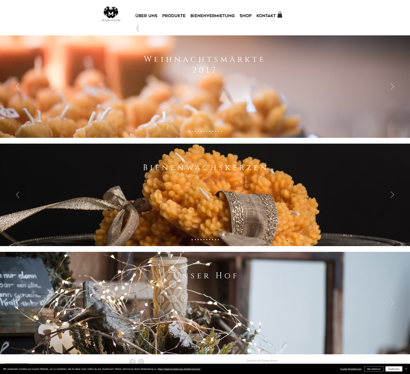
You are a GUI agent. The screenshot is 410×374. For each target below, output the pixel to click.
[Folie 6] (203, 131)
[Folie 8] (209, 131)
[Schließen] (406, 368)
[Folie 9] (215, 239)
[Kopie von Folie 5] (211, 347)
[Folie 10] (215, 131)
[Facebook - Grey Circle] (132, 362)
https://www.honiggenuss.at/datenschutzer (179, 368)
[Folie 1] (189, 131)
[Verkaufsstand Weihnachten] (198, 131)
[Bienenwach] (192, 131)
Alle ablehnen (374, 368)
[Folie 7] (206, 131)
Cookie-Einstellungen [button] (351, 368)
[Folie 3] (195, 131)
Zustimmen (394, 368)
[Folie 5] (203, 239)
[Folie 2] (195, 239)
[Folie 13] (221, 131)
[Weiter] (392, 86)
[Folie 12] (212, 131)
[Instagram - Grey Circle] (141, 362)
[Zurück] (17, 86)
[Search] (280, 12)
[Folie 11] (218, 131)
